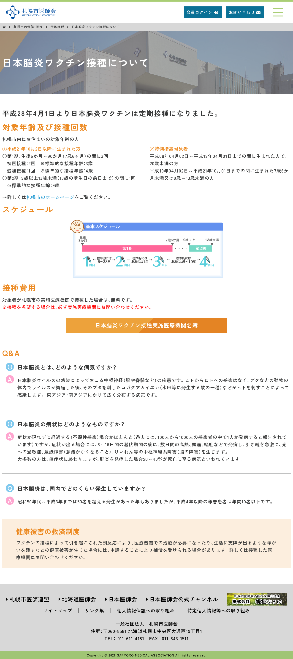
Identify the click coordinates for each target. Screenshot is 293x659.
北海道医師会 (79, 599)
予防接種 (57, 26)
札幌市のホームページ (50, 197)
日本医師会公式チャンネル (183, 599)
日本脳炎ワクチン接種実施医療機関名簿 (146, 325)
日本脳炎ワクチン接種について (96, 26)
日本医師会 (123, 599)
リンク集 (94, 610)
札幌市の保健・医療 (29, 26)
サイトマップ (57, 610)
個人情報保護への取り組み (146, 610)
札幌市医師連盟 (29, 599)
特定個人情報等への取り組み (218, 610)
